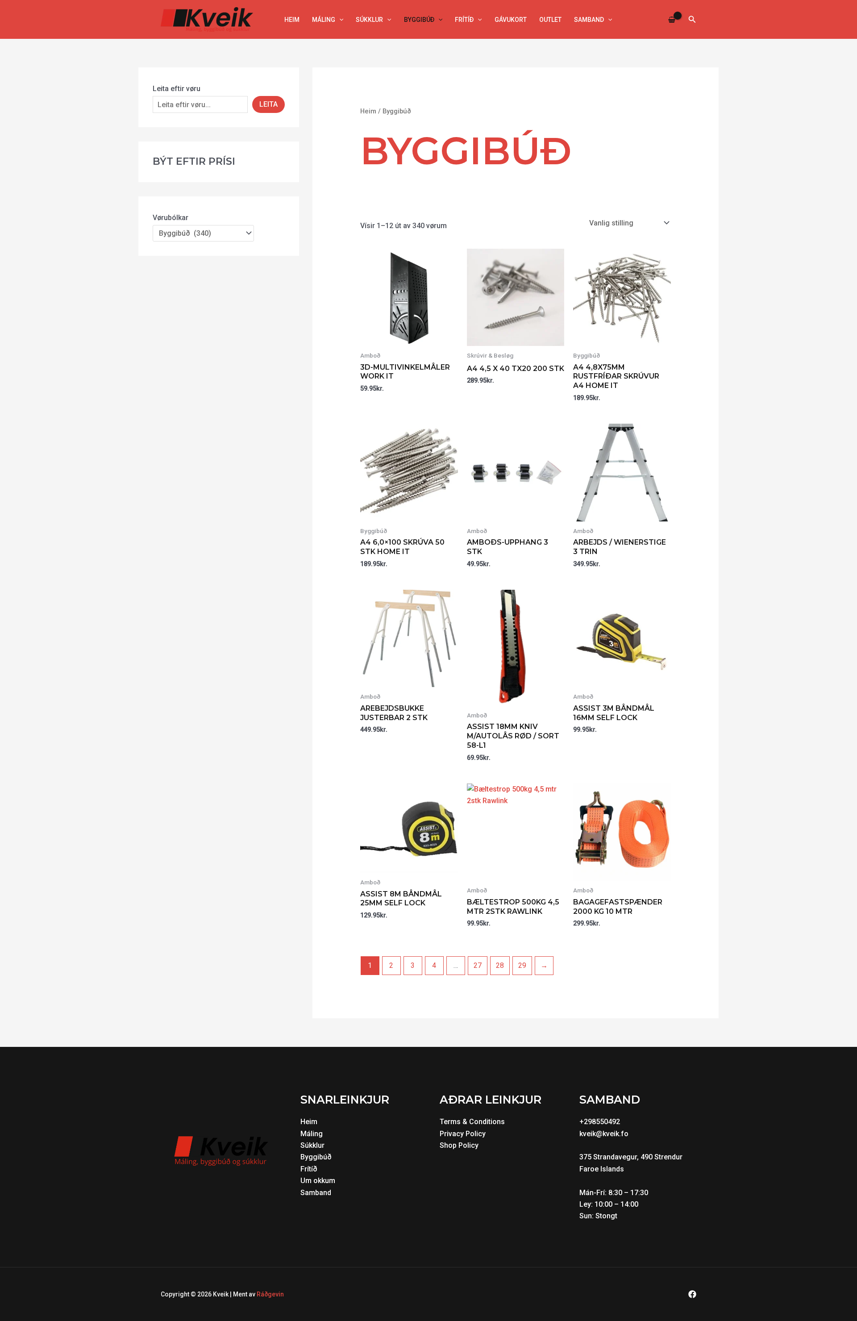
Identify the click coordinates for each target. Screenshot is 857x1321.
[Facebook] (692, 1294)
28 (500, 965)
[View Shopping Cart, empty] (672, 19)
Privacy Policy (463, 1133)
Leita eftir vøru (176, 88)
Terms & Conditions (472, 1121)
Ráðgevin (270, 1294)
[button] (339, 19)
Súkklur (369, 19)
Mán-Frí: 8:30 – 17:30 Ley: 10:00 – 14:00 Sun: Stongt (614, 1204)
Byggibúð (419, 19)
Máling (323, 19)
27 (478, 965)
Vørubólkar (170, 217)
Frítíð (464, 19)
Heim (292, 19)
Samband (589, 19)
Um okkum (317, 1180)
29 (522, 965)
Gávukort (511, 19)
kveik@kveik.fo (603, 1133)
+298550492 (599, 1121)
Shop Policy (459, 1145)
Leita (268, 104)
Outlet (550, 19)
